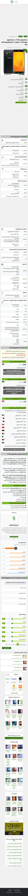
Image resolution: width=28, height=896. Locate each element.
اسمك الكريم (23, 588)
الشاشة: (24, 626)
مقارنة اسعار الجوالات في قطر (15, 863)
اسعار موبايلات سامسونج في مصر (14, 373)
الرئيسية (25, 36)
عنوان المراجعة (22, 598)
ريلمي (14, 690)
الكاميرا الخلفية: (22, 639)
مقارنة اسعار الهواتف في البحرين (15, 866)
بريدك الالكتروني (22, 593)
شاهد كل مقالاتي (14, 536)
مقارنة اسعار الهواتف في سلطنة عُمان (15, 859)
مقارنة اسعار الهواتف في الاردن (15, 852)
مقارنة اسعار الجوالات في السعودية (14, 846)
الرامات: (24, 622)
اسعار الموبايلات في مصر (14, 370)
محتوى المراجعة (22, 604)
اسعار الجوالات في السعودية (14, 388)
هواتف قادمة (16, 890)
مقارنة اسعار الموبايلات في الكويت (14, 855)
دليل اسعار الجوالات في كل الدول (14, 449)
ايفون (20, 682)
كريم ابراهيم (16, 47)
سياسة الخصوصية (10, 892)
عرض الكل (7, 674)
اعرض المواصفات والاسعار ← (16, 658)
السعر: (24, 617)
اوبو (8, 682)
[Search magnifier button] (22, 738)
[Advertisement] (14, 20)
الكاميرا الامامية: (22, 635)
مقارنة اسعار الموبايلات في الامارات (14, 849)
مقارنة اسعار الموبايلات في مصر (15, 843)
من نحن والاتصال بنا (18, 892)
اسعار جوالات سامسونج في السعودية (14, 392)
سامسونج (20, 36)
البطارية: (24, 630)
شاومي (20, 690)
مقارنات (10, 890)
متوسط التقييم (22, 645)
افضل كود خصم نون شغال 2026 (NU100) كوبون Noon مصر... (14, 829)
